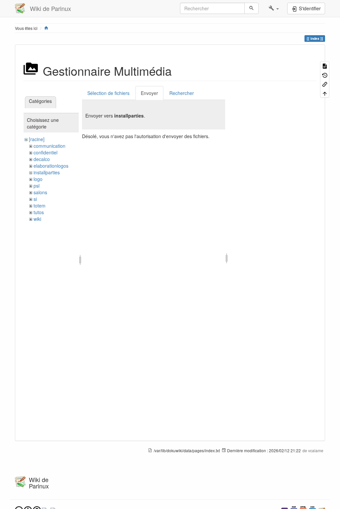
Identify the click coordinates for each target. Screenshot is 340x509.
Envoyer (149, 93)
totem (39, 205)
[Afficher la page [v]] (324, 65)
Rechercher (181, 93)
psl (37, 185)
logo (38, 179)
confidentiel (45, 152)
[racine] (36, 139)
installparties (47, 172)
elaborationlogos (51, 165)
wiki (37, 218)
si (35, 199)
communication (49, 145)
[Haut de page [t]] (324, 93)
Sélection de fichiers (108, 93)
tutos (39, 212)
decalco (42, 159)
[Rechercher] (251, 8)
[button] (274, 8)
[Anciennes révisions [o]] (324, 74)
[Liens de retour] (324, 84)
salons (40, 192)
